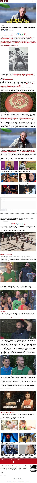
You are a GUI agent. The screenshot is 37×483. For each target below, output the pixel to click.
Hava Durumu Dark (3, 465)
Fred (1, 159)
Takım (12, 418)
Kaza (1, 418)
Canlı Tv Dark (8, 465)
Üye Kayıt (1, 473)
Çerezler (18, 481)
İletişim (11, 481)
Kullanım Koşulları (24, 481)
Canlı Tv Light (2, 468)
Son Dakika (8, 469)
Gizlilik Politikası (15, 481)
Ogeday (5, 418)
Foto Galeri (24, 465)
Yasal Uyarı (28, 481)
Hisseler (20, 468)
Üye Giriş (1, 472)
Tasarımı (13, 159)
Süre (10, 159)
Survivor (8, 418)
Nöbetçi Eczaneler (9, 468)
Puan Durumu (14, 468)
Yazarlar (24, 468)
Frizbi (4, 159)
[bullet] (14, 210)
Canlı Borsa (14, 465)
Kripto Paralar (21, 469)
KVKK (21, 481)
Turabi (15, 418)
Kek (7, 159)
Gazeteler (24, 469)
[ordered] (13, 210)
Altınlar (20, 465)
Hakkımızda (8, 481)
